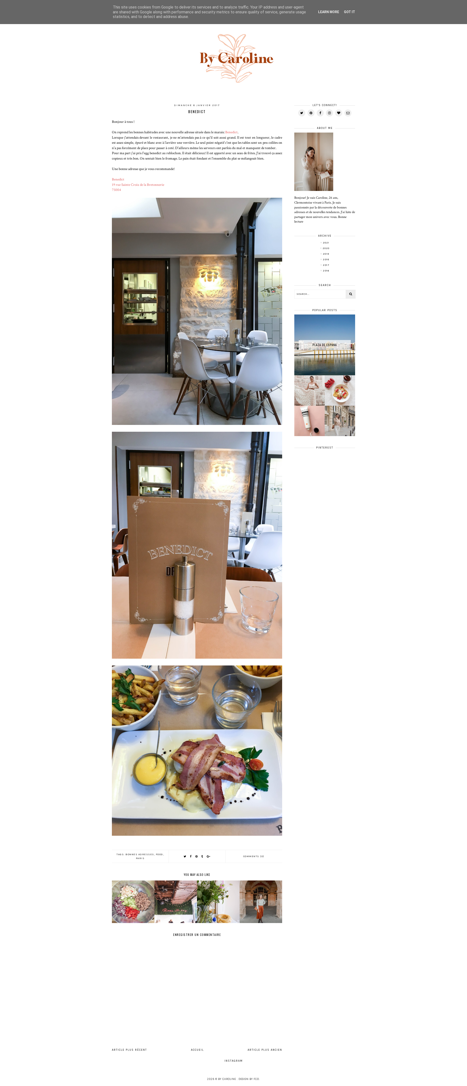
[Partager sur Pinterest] (196, 856)
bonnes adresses (140, 854)
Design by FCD (249, 1079)
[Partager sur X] (185, 856)
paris (140, 858)
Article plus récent (129, 1049)
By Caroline (227, 1079)
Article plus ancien (265, 1049)
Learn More (328, 12)
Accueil (197, 1049)
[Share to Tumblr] (202, 856)
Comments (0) (253, 856)
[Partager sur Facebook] (191, 856)
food (159, 854)
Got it (349, 12)
